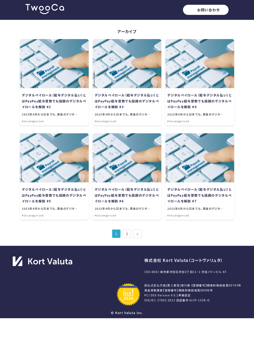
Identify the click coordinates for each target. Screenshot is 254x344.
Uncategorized (34, 121)
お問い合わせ (208, 9)
